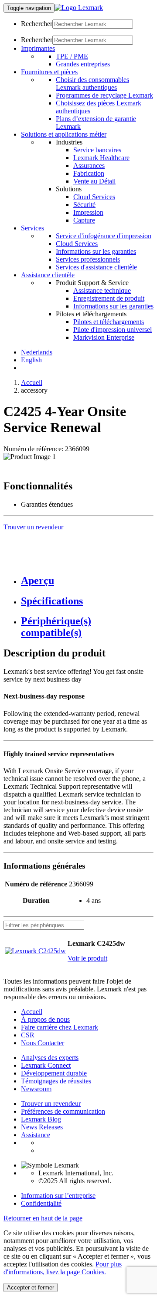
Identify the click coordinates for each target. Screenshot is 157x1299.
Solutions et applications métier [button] (63, 134)
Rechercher (36, 23)
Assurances (89, 165)
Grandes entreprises (83, 64)
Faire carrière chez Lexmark (59, 1027)
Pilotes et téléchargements (108, 321)
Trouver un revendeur (51, 1103)
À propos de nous (45, 1019)
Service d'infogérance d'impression (103, 235)
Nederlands (36, 352)
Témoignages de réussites (56, 1081)
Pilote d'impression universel (112, 329)
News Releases (42, 1127)
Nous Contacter (42, 1042)
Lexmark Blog (41, 1119)
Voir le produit (87, 958)
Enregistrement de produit (108, 298)
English (31, 360)
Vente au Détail (94, 181)
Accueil (31, 382)
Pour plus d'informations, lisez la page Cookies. (62, 1268)
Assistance (35, 1134)
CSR (27, 1035)
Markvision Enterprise (103, 337)
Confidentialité (41, 1203)
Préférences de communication (63, 1111)
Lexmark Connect (46, 1065)
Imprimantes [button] (38, 48)
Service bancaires (97, 150)
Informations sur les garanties (96, 251)
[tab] (87, 581)
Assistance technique (102, 290)
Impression (88, 212)
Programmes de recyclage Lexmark (104, 95)
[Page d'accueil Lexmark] (79, 7)
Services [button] (32, 228)
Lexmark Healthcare (101, 157)
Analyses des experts (49, 1057)
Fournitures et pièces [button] (49, 71)
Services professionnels (88, 259)
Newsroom (36, 1088)
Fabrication (88, 173)
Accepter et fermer (30, 1287)
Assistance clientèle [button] (48, 275)
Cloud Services (94, 196)
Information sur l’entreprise (58, 1195)
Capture (84, 220)
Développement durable (54, 1073)
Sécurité (84, 204)
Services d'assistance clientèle (96, 267)
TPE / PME (72, 56)
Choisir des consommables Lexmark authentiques (92, 83)
